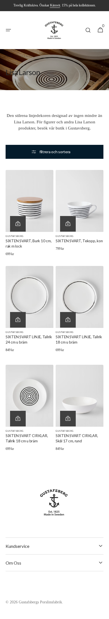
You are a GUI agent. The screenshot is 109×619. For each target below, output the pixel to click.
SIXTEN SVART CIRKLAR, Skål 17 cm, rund (77, 438)
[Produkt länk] (29, 214)
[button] (8, 30)
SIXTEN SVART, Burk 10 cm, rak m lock (28, 243)
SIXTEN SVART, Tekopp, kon (79, 241)
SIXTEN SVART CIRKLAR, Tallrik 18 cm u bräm (27, 438)
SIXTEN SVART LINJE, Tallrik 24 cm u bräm (29, 339)
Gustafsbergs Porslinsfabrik (40, 602)
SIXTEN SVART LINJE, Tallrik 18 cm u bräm (79, 339)
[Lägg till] (18, 224)
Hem (9, 56)
